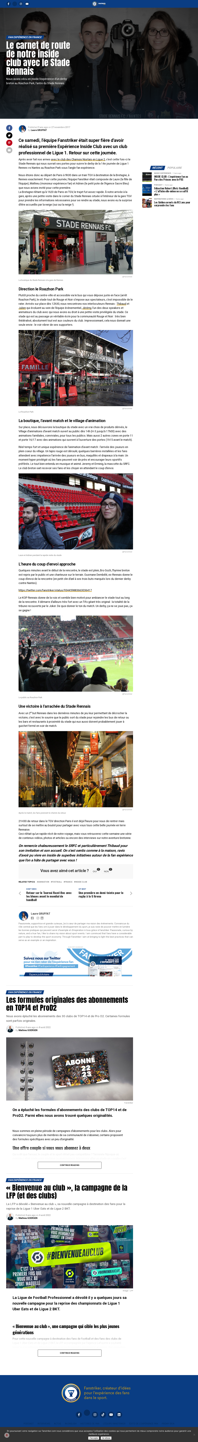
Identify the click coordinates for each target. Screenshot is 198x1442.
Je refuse (106, 1438)
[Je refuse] (194, 1434)
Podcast (29, 1423)
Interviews (43, 1423)
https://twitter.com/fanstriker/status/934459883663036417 (55, 590)
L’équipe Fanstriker (114, 1423)
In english (71, 1423)
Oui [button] (96, 871)
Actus (57, 1423)
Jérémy (86, 307)
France (68, 882)
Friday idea (168, 1423)
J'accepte (93, 1438)
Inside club (81, 882)
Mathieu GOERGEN (28, 1030)
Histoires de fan (89, 1423)
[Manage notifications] (6, 1435)
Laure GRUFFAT (39, 130)
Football (57, 882)
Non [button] (107, 871)
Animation (43, 882)
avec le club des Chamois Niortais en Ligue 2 (78, 159)
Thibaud (121, 303)
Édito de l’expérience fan (143, 1423)
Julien (22, 307)
